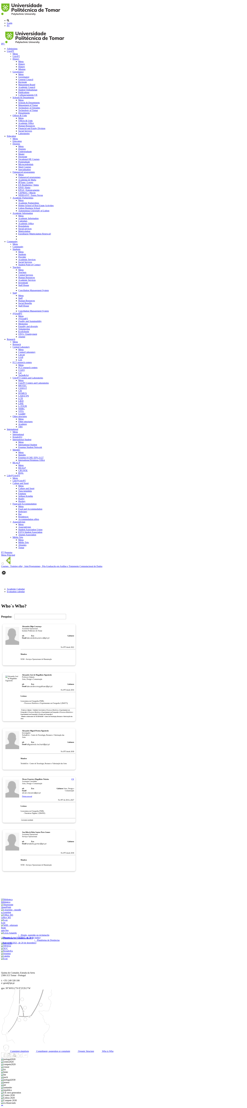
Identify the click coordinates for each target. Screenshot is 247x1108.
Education (11, 136)
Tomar (21, 547)
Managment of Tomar (28, 105)
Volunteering (24, 329)
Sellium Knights (25, 496)
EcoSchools (23, 331)
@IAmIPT (17, 313)
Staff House (23, 285)
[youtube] (14, 1056)
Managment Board (26, 84)
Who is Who (107, 1051)
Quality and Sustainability (30, 321)
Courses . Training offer (12, 566)
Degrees (16, 144)
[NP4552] (6, 946)
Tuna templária (25, 491)
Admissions (12, 48)
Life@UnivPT (13, 475)
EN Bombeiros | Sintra (28, 185)
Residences (23, 516)
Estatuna (22, 493)
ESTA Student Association (30, 532)
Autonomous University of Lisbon (33, 210)
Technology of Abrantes (29, 108)
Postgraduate (24, 162)
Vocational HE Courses (28, 159)
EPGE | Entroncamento (28, 190)
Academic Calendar (16, 589)
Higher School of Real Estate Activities (36, 205)
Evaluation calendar (16, 591)
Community (12, 241)
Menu (15, 54)
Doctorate (22, 156)
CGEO (21, 370)
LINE (21, 403)
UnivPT (10, 51)
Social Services (25, 131)
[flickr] (25, 1056)
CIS (20, 390)
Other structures (20, 416)
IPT (3, 44)
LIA (20, 360)
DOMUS (22, 393)
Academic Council (26, 87)
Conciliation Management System (33, 290)
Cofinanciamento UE (27, 95)
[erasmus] (6, 953)
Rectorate (22, 82)
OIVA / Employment (27, 334)
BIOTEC (22, 385)
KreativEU (17, 437)
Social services (25, 228)
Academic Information (23, 213)
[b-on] (4, 958)
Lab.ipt (21, 354)
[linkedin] (19, 1056)
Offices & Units (20, 115)
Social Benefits (25, 303)
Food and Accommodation (25, 504)
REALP (16, 462)
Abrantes (22, 545)
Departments (24, 113)
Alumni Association (27, 534)
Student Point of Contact (29, 264)
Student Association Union (30, 529)
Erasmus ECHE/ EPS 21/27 (31, 457)
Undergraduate (25, 151)
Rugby (21, 498)
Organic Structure (85, 1051)
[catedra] (5, 956)
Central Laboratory (21, 347)
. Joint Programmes (31, 566)
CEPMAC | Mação (27, 192)
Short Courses (24, 167)
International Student (22, 439)
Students (16, 249)
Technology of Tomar (28, 110)
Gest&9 (21, 414)
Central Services (25, 275)
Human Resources (26, 126)
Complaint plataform (19, 1051)
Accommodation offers (28, 519)
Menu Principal (8, 555)
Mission (21, 69)
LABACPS (23, 396)
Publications (23, 92)
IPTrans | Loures (25, 182)
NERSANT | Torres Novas (30, 195)
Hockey (21, 501)
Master (21, 154)
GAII (20, 357)
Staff (15, 293)
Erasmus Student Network (30, 447)
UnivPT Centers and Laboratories (28, 378)
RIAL (21, 473)
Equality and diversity (28, 326)
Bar (20, 514)
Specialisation (24, 169)
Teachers (17, 267)
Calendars (22, 221)
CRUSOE (23, 470)
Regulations (23, 226)
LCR (20, 398)
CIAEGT (22, 388)
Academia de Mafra (27, 180)
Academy (22, 424)
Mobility (16, 450)
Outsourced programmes (24, 172)
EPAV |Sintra (24, 187)
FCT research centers (22, 362)
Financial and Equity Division (31, 128)
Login (9, 23)
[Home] (31, 15)
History (16, 59)
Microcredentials (25, 164)
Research (11, 339)
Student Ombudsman (27, 90)
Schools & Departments (23, 97)
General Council (25, 79)
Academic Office (26, 123)
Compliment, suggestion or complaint (53, 1051)
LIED (21, 401)
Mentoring (23, 324)
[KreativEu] (7, 951)
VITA (21, 411)
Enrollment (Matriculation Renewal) (34, 234)
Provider (22, 257)
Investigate (23, 282)
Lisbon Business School (29, 208)
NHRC (21, 408)
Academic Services (27, 259)
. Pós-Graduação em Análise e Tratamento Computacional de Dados (71, 566)
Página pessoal (27, 796)
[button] (2, 1105)
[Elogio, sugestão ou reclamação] (9, 933)
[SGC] (4, 948)
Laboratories (24, 133)
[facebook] (3, 1056)
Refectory (22, 511)
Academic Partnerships (23, 198)
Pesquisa (8, 552)
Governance (18, 72)
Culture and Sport (21, 483)
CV (72, 779)
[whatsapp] (30, 1056)
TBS (20, 426)
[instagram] (9, 1056)
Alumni (21, 336)
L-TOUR (22, 406)
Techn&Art (23, 375)
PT (8, 25)
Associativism (19, 522)
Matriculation (24, 231)
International (12, 429)
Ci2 (20, 372)
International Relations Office (31, 460)
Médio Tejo (18, 537)
